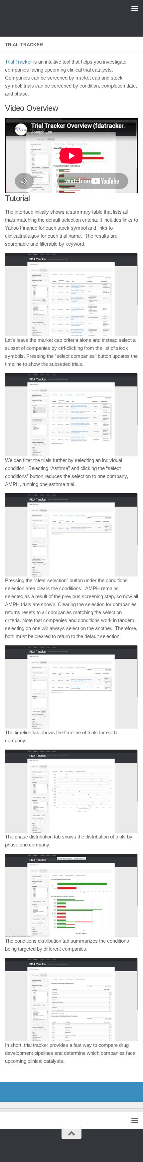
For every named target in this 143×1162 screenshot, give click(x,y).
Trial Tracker (18, 62)
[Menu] (134, 8)
